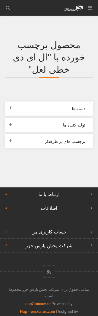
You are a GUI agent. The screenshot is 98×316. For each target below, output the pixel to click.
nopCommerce (38, 303)
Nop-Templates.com (37, 311)
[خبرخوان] (49, 272)
